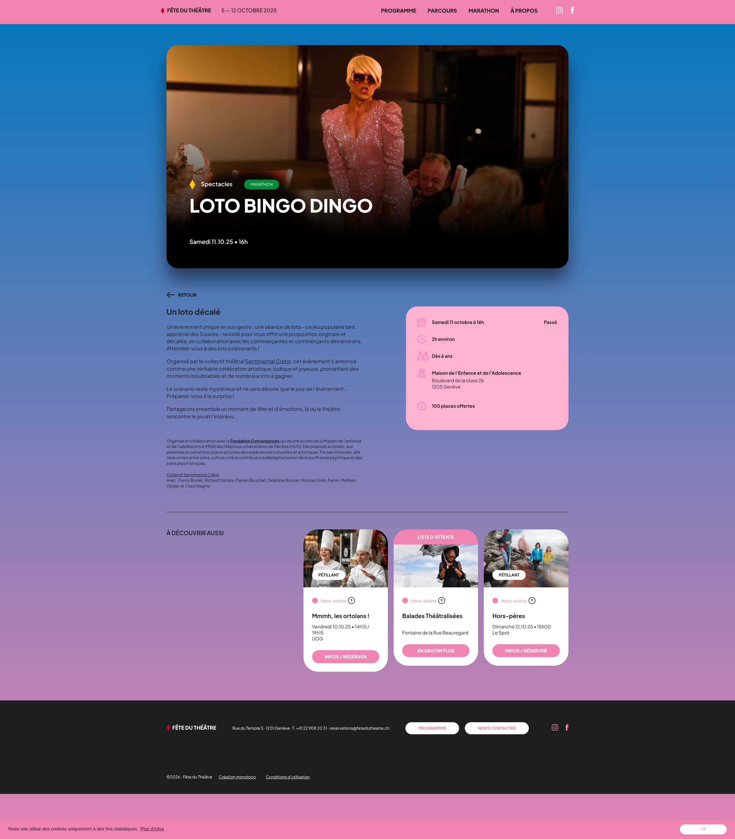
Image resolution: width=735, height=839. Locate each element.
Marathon (484, 10)
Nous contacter (497, 728)
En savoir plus (435, 651)
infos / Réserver (346, 657)
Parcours (442, 10)
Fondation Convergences (255, 441)
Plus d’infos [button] (152, 829)
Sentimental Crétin (268, 361)
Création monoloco (237, 777)
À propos (524, 10)
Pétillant (328, 575)
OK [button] (703, 829)
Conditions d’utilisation (288, 777)
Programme (398, 10)
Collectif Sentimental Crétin (193, 474)
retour (187, 295)
